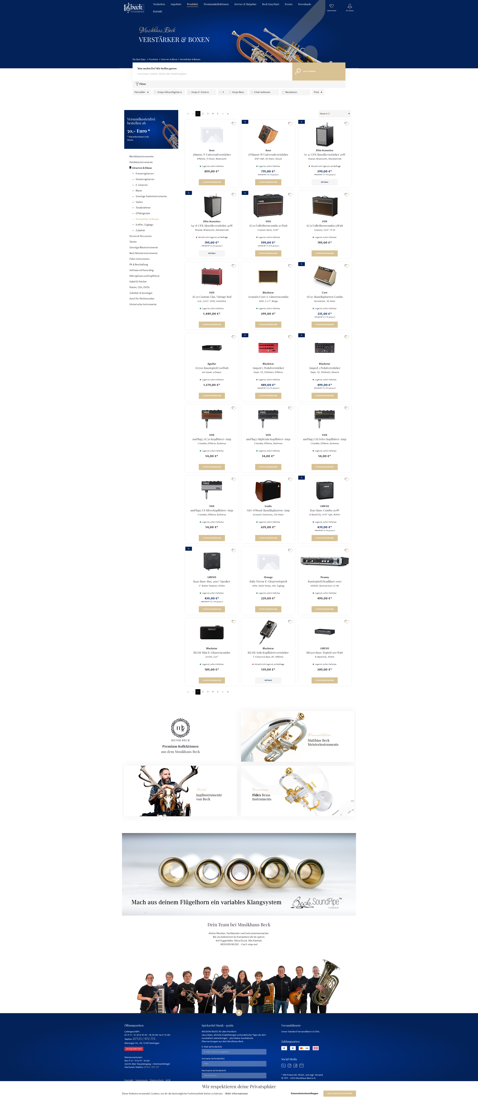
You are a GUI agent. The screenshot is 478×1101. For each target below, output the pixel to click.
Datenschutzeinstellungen (304, 1093)
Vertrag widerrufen (134, 1049)
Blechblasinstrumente (141, 156)
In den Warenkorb (212, 182)
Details (324, 182)
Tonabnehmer (143, 207)
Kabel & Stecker (138, 281)
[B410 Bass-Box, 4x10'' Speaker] (211, 561)
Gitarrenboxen (262, 92)
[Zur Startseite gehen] (134, 7)
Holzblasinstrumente (141, 162)
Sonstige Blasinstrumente (143, 247)
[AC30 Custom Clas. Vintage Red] (211, 276)
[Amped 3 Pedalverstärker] (324, 347)
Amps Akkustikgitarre (169, 92)
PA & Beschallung (138, 264)
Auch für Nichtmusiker (142, 298)
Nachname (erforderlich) (214, 1070)
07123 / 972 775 (144, 1039)
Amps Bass (238, 92)
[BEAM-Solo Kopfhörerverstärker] (268, 632)
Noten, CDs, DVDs (139, 287)
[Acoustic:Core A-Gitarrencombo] (268, 276)
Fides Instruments (139, 259)
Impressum (141, 1080)
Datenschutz (157, 1080)
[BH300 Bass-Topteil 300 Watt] (324, 632)
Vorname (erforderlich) (213, 1058)
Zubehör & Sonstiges (140, 293)
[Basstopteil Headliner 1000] (324, 561)
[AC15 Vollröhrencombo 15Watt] (324, 205)
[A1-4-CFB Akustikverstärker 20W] (324, 134)
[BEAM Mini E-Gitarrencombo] (211, 632)
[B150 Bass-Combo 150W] (324, 490)
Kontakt (129, 1080)
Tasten (133, 241)
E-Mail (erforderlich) (212, 1046)
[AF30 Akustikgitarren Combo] (324, 276)
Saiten (139, 202)
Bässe (138, 190)
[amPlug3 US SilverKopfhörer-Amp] (211, 490)
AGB (168, 1080)
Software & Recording (141, 270)
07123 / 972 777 (151, 1067)
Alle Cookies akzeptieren (339, 1093)
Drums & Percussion (140, 236)
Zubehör (140, 230)
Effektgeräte (142, 213)
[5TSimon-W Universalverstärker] (268, 134)
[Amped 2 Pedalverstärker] (268, 347)
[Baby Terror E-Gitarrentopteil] (268, 561)
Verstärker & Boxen (147, 219)
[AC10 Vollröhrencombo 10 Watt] (268, 205)
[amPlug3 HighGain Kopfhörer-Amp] (268, 419)
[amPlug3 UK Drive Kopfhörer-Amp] (324, 419)
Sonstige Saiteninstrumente (151, 196)
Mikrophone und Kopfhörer (144, 276)
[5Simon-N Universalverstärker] (211, 134)
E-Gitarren (141, 185)
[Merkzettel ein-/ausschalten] (234, 124)
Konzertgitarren (144, 173)
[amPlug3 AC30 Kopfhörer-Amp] (211, 419)
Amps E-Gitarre (200, 92)
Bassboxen (291, 92)
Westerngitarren (144, 179)
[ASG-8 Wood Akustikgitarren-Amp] (268, 490)
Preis (317, 92)
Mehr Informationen (236, 1093)
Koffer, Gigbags (144, 224)
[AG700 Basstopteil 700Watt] (211, 347)
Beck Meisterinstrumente (143, 253)
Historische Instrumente (142, 304)
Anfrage (337, 166)
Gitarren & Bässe (142, 168)
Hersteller (140, 92)
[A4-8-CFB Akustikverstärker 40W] (211, 205)
